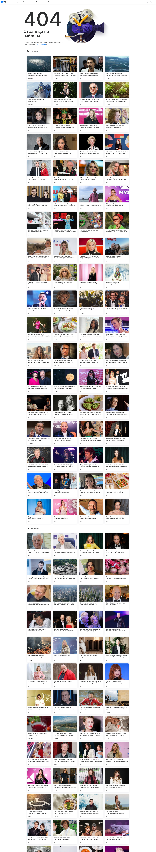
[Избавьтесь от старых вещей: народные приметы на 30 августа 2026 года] (65, 68)
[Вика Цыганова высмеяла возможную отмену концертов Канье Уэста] (65, 806)
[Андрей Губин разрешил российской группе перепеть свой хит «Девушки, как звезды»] (91, 459)
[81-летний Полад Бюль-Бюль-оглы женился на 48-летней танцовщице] (91, 94)
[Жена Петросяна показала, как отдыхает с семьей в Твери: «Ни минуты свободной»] (117, 224)
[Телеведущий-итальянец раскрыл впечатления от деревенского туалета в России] (91, 511)
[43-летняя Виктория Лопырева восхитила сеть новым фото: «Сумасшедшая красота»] (117, 433)
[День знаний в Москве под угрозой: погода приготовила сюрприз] (65, 94)
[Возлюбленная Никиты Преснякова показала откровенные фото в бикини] (117, 250)
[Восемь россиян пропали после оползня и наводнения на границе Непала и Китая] (65, 754)
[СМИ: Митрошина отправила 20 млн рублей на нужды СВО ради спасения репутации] (91, 832)
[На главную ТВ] (5, 2)
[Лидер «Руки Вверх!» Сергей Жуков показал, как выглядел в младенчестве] (39, 668)
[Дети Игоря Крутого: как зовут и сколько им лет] (117, 754)
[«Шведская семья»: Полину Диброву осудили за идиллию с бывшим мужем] (65, 198)
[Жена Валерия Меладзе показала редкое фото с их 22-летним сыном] (39, 172)
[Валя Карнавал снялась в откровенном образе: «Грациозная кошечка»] (65, 511)
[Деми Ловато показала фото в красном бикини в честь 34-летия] (117, 511)
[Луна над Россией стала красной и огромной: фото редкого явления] (65, 381)
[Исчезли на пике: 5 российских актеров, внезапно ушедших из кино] (65, 302)
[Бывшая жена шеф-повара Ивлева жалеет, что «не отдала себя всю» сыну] (39, 146)
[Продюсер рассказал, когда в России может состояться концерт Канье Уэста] (91, 537)
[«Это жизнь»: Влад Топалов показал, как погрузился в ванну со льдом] (39, 302)
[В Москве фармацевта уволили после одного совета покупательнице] (39, 224)
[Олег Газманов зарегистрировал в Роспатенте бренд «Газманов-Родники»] (39, 485)
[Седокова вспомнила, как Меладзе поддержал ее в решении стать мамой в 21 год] (39, 511)
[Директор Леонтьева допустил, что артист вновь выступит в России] (65, 459)
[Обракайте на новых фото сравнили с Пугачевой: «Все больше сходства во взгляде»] (65, 407)
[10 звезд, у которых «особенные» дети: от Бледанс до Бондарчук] (65, 589)
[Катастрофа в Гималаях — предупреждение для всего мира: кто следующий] (65, 728)
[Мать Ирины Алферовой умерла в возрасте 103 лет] (91, 589)
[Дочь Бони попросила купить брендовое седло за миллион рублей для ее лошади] (117, 668)
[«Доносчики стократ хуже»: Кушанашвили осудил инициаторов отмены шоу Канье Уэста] (39, 780)
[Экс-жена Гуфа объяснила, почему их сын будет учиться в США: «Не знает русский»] (117, 563)
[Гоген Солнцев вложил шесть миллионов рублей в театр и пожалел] (65, 172)
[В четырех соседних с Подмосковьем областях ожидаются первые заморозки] (91, 302)
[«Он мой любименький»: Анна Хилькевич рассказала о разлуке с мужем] (117, 381)
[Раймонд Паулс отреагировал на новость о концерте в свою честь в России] (39, 702)
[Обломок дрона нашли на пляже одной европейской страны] (65, 615)
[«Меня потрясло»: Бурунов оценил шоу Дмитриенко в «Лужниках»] (65, 433)
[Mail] (2, 2)
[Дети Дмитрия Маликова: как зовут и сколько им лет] (117, 120)
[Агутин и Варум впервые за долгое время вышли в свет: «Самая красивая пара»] (39, 381)
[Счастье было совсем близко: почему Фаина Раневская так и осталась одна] (39, 537)
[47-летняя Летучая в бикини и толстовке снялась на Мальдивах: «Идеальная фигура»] (117, 615)
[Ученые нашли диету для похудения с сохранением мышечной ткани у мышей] (117, 485)
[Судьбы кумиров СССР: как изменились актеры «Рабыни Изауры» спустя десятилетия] (91, 642)
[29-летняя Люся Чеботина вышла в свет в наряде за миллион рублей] (117, 198)
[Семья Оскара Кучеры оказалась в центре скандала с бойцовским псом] (117, 702)
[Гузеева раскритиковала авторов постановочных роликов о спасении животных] (117, 537)
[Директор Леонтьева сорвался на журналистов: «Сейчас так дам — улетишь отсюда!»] (117, 589)
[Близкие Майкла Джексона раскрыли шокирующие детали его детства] (39, 615)
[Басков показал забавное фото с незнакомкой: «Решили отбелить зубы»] (39, 459)
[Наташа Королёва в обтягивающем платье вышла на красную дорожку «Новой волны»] (91, 728)
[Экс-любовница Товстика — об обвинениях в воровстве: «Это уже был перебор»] (39, 407)
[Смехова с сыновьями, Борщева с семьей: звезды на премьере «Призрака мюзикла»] (65, 668)
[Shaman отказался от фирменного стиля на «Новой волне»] (117, 780)
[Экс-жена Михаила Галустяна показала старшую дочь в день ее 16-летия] (91, 329)
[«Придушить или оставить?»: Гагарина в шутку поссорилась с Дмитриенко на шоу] (117, 329)
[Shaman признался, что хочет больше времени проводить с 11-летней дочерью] (65, 702)
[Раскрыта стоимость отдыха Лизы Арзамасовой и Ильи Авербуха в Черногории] (39, 276)
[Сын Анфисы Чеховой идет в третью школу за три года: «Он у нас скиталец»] (39, 832)
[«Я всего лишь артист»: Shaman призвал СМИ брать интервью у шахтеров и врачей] (39, 563)
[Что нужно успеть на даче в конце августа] (91, 224)
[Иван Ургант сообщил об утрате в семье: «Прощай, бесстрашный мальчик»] (39, 728)
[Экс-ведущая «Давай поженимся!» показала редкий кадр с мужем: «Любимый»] (65, 780)
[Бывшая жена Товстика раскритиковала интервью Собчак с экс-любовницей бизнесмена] (65, 146)
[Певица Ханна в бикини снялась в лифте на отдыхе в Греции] (65, 537)
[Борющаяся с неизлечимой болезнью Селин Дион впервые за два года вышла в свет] (117, 407)
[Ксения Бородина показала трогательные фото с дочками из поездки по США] (117, 459)
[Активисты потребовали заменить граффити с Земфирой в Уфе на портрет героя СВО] (39, 329)
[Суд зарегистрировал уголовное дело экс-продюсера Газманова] (117, 642)
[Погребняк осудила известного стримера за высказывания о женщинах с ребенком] (91, 668)
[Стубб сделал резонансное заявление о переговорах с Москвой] (65, 355)
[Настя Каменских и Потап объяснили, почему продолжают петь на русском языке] (91, 433)
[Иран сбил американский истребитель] (39, 94)
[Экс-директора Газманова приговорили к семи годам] (91, 615)
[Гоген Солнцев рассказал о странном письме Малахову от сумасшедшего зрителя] (65, 120)
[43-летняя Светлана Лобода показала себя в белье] (91, 172)
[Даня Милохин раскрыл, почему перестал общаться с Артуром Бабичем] (117, 806)
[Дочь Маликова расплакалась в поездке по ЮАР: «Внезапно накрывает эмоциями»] (39, 250)
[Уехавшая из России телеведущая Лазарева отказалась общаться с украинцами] (117, 276)
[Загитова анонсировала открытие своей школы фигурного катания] (65, 642)
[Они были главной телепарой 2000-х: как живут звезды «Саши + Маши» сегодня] (39, 642)
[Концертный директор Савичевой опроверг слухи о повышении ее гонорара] (117, 832)
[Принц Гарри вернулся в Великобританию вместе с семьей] (91, 355)
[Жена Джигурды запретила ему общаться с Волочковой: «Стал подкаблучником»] (117, 172)
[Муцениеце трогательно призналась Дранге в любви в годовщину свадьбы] (39, 198)
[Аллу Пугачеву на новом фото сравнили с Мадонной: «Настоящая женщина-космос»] (65, 276)
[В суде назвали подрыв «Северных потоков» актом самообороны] (39, 68)
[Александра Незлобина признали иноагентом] (91, 563)
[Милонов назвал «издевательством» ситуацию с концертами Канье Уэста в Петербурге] (39, 754)
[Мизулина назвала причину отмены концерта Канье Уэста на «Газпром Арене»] (91, 276)
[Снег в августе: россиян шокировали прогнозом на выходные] (91, 754)
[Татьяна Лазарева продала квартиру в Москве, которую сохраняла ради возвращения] (91, 146)
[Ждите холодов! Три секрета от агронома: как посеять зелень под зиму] (117, 94)
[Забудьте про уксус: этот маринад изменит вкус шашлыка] (39, 806)
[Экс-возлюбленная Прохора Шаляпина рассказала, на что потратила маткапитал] (91, 702)
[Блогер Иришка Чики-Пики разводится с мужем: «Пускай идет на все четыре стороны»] (91, 485)
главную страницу (41, 44)
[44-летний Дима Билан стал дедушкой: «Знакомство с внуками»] (91, 68)
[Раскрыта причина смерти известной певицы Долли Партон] (65, 224)
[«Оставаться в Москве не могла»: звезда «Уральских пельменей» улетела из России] (117, 146)
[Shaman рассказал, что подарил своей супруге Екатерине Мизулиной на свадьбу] (91, 780)
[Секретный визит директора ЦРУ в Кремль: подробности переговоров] (39, 433)
